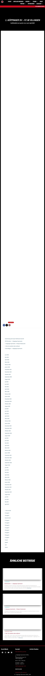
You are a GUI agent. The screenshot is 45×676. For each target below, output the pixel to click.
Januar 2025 (7, 396)
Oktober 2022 (8, 460)
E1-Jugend (7, 527)
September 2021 (8, 492)
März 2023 (7, 448)
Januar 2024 (7, 423)
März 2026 (7, 362)
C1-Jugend (7, 520)
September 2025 (8, 376)
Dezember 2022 (8, 455)
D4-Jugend (7, 525)
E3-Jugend (7, 532)
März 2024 (7, 418)
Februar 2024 (7, 421)
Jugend (6, 542)
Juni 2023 (7, 440)
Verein (27, 1)
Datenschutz (18, 672)
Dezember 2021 (8, 484)
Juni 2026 (7, 354)
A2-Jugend (7, 515)
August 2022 (7, 465)
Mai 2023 (7, 443)
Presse (22, 3)
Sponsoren (31, 3)
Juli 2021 (6, 497)
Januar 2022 (7, 482)
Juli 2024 (6, 408)
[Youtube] (8, 652)
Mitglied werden (18, 1)
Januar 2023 (7, 452)
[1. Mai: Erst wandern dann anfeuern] (13, 623)
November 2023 (8, 428)
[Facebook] (2, 652)
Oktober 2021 (8, 489)
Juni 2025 (7, 384)
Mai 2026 (7, 357)
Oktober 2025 (8, 374)
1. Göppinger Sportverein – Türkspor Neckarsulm (15, 343)
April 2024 (7, 416)
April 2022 (7, 475)
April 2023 (7, 445)
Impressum (24, 672)
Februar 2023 (7, 450)
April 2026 (7, 359)
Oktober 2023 (8, 430)
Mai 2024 (7, 413)
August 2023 (7, 435)
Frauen (6, 540)
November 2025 (8, 372)
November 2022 (8, 457)
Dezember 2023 (8, 425)
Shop (41, 1)
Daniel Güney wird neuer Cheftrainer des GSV (14, 338)
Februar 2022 (7, 479)
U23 (6, 544)
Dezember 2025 (8, 369)
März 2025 (7, 391)
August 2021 (7, 494)
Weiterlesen (29, 588)
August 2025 (7, 379)
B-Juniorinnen (8, 518)
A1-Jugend (7, 513)
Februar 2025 (7, 394)
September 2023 (8, 433)
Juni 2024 (7, 411)
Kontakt (39, 3)
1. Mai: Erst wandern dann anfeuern (12, 346)
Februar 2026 (7, 364)
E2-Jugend (7, 530)
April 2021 (7, 504)
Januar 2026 (7, 367)
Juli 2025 (6, 381)
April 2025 (7, 389)
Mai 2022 (7, 472)
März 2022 (7, 477)
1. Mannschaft (11, 322)
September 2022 (8, 462)
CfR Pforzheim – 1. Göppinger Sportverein (13, 341)
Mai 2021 (7, 501)
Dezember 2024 (8, 399)
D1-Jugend (7, 522)
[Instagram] (5, 652)
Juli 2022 (6, 467)
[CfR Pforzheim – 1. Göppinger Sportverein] (13, 573)
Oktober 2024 (8, 403)
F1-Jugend (7, 537)
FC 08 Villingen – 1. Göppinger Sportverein (13, 348)
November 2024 (8, 401)
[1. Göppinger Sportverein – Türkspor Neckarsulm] (13, 598)
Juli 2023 (6, 438)
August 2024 (7, 406)
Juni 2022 (7, 470)
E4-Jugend (7, 535)
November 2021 (8, 487)
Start (9, 1)
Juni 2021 (7, 499)
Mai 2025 (7, 386)
